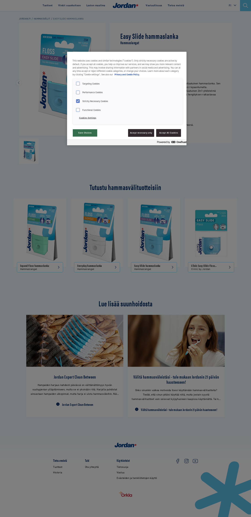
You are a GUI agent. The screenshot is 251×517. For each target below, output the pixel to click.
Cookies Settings (87, 118)
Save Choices (85, 132)
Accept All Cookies (168, 132)
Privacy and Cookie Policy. (127, 74)
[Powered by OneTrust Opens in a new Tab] (171, 143)
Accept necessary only (141, 132)
